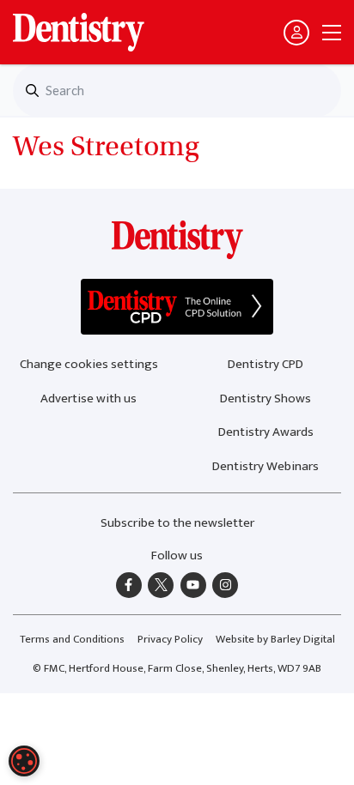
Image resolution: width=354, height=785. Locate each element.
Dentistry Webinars (265, 466)
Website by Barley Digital (275, 639)
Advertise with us (88, 398)
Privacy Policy (170, 639)
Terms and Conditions (72, 639)
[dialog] (24, 761)
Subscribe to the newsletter (177, 523)
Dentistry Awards (266, 432)
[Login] (296, 32)
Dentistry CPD (265, 364)
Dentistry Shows (265, 398)
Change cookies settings (89, 364)
